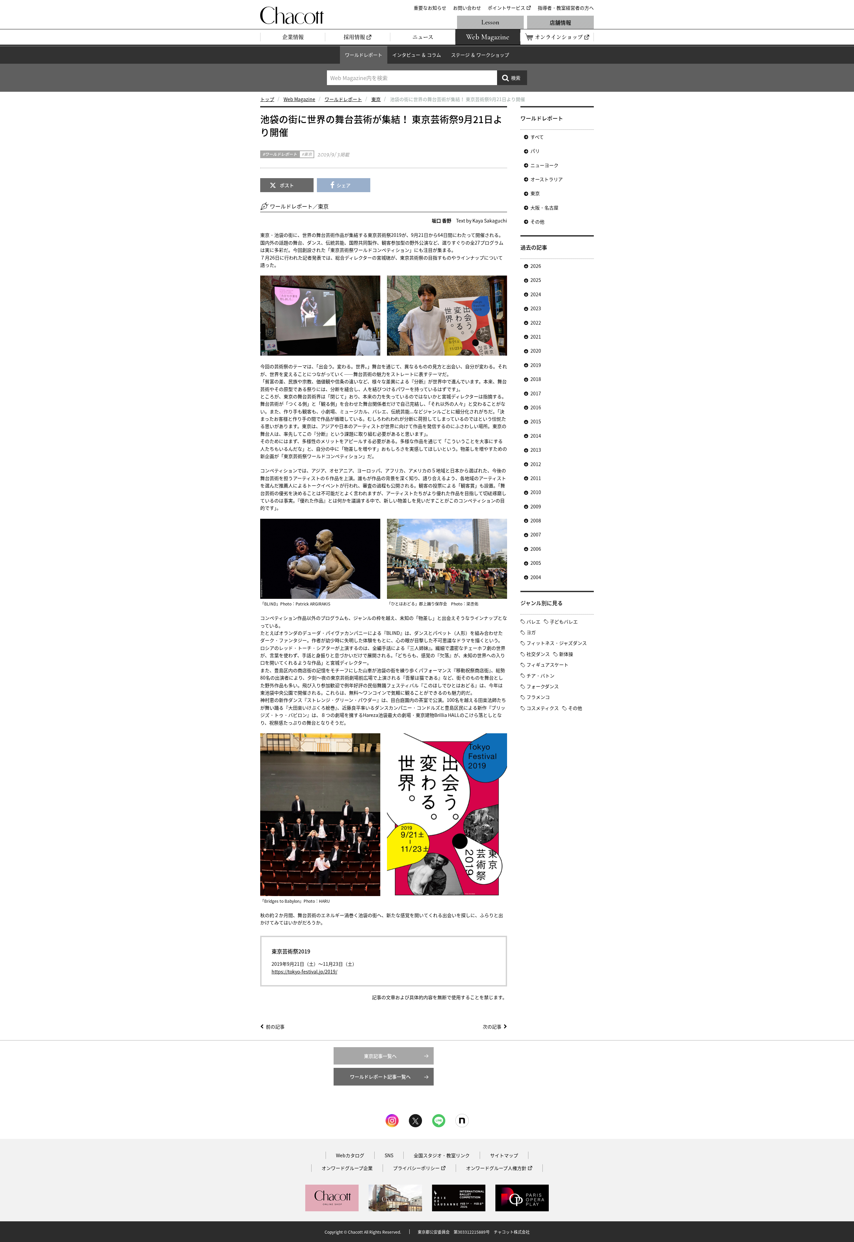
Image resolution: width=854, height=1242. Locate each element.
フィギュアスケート (547, 664)
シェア (344, 185)
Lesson (490, 22)
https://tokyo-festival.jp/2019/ (304, 971)
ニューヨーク (544, 165)
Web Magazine (299, 99)
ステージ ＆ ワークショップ (480, 54)
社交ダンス (538, 654)
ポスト (287, 185)
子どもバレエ (564, 621)
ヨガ (531, 632)
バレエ (533, 621)
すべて (537, 136)
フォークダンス (542, 686)
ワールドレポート (363, 54)
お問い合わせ (467, 7)
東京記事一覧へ (380, 1056)
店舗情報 (560, 22)
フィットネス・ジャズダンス (556, 643)
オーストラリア (546, 179)
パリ (535, 150)
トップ (267, 99)
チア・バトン (540, 675)
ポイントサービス (506, 7)
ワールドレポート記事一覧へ (380, 1076)
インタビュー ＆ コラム (416, 54)
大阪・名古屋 (544, 207)
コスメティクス (542, 708)
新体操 (566, 654)
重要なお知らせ (430, 7)
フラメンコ (538, 697)
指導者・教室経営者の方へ (566, 7)
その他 (537, 221)
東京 (376, 99)
